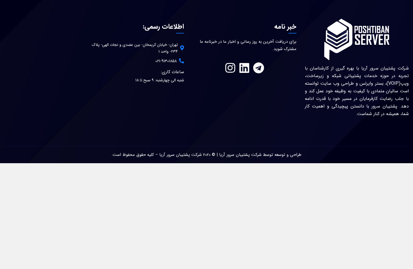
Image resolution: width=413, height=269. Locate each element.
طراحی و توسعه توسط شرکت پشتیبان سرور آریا (260, 154)
